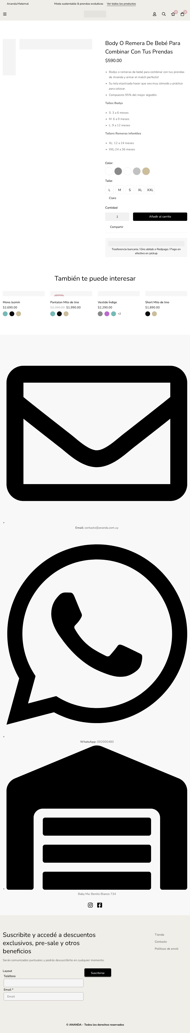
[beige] (146, 171)
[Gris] (118, 171)
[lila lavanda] (127, 171)
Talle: (109, 181)
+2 (119, 313)
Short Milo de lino (157, 302)
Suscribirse (97, 973)
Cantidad (111, 208)
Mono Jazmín (11, 302)
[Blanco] (109, 171)
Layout (7, 971)
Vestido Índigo (107, 302)
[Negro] (11, 313)
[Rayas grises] (136, 171)
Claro (112, 198)
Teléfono (10, 976)
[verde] (5, 313)
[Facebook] (99, 905)
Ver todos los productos (121, 4)
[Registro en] (154, 14)
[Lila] (106, 313)
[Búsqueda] (163, 14)
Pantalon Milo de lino (64, 302)
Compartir (116, 227)
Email (8, 990)
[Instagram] (90, 905)
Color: (109, 163)
